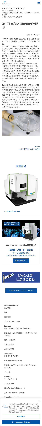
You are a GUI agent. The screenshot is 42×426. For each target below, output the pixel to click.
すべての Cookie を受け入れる (21, 422)
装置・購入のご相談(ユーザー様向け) (17, 329)
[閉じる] (39, 401)
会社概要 (7, 308)
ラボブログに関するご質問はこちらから (20, 290)
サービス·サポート (10, 379)
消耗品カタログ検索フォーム (14, 388)
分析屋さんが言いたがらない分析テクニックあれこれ (20, 366)
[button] (38, 3)
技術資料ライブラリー (12, 356)
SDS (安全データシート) (13, 361)
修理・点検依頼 (9, 340)
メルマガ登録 (9, 349)
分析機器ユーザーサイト (13, 397)
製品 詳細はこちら (21, 261)
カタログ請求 (9, 345)
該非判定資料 (9, 384)
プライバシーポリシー (12, 322)
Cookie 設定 (21, 416)
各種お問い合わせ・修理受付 (14, 393)
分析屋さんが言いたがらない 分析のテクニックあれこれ (21, 14)
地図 (5, 312)
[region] (21, 412)
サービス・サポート (16, 9)
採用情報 (7, 317)
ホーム (4, 9)
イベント (7, 372)
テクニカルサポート (9, 11)
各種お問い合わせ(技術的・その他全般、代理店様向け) (20, 334)
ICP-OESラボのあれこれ (13, 17)
